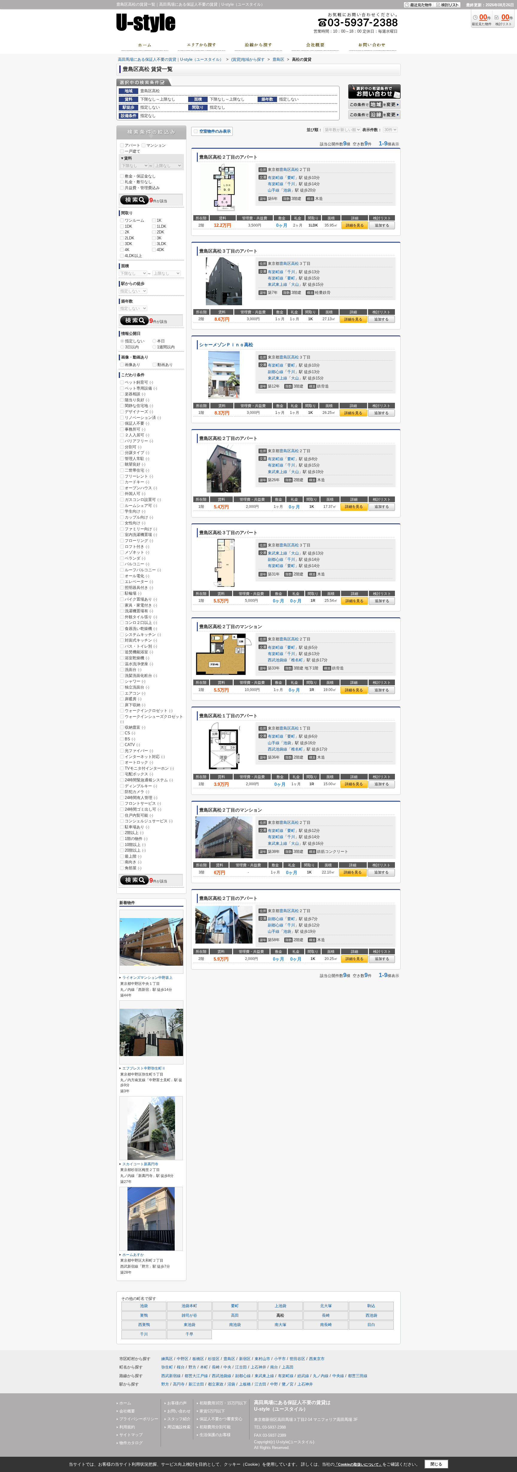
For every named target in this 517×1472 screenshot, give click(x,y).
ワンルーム (134, 220)
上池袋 (280, 1306)
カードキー (137, 482)
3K (159, 238)
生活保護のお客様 (215, 1434)
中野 (274, 1384)
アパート (132, 145)
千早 (189, 1334)
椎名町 (297, 660)
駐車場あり (137, 827)
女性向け (135, 523)
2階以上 (134, 832)
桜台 (181, 1367)
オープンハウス (141, 488)
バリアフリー (139, 441)
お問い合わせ (179, 1411)
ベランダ (135, 558)
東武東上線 (277, 284)
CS (130, 733)
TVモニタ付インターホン (149, 768)
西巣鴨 (144, 1325)
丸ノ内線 (321, 1376)
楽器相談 (135, 394)
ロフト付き (137, 546)
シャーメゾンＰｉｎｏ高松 (226, 344)
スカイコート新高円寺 (140, 1164)
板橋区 (198, 1358)
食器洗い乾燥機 (141, 628)
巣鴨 (144, 1315)
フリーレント (139, 476)
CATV (132, 744)
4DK (160, 249)
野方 (192, 1367)
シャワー (135, 681)
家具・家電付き (141, 605)
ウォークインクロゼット (149, 710)
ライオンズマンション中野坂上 (147, 978)
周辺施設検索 (179, 1427)
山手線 (273, 190)
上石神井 (258, 1367)
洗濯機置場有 (139, 611)
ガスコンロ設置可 (143, 499)
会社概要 (127, 1411)
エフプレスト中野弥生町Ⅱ (143, 1068)
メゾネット (137, 552)
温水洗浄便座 (139, 664)
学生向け (135, 511)
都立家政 (215, 1384)
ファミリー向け (141, 529)
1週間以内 (166, 347)
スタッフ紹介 (179, 1419)
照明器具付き (139, 587)
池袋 (287, 190)
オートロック (139, 762)
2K (127, 232)
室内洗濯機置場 (141, 534)
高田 (235, 1315)
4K (127, 249)
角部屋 (133, 868)
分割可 (133, 447)
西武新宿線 (171, 1376)
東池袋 (189, 1325)
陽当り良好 (137, 400)
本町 (204, 1367)
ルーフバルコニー (143, 570)
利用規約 (127, 1427)
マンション (156, 145)
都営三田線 (357, 1376)
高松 (295, 169)
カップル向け (139, 517)
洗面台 (133, 669)
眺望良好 (135, 464)
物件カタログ (131, 1443)
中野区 (182, 1358)
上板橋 (245, 1384)
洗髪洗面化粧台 (141, 675)
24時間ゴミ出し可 (143, 809)
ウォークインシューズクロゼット (151, 719)
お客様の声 (177, 1403)
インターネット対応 (145, 756)
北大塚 (326, 1306)
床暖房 (133, 699)
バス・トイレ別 (141, 646)
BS (130, 739)
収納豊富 (135, 727)
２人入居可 (137, 435)
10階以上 (135, 844)
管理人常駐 (137, 458)
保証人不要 (137, 423)
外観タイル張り (141, 617)
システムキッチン (143, 634)
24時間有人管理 (141, 797)
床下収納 (135, 705)
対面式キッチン (141, 640)
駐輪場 (133, 593)
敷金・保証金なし (140, 176)
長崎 (326, 1315)
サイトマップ (131, 1434)
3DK (128, 243)
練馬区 (167, 1358)
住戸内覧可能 (139, 815)
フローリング (139, 540)
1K (159, 220)
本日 (161, 341)
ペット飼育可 (139, 382)
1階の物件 (136, 838)
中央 (227, 1367)
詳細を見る (355, 225)
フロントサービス (143, 803)
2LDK (129, 238)
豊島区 (285, 169)
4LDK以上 (133, 255)
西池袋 (371, 1315)
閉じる (436, 1464)
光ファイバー (139, 750)
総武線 (303, 1376)
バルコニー (137, 564)
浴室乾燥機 (137, 658)
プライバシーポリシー (138, 1419)
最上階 (133, 856)
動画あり (165, 364)
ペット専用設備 (141, 388)
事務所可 (135, 429)
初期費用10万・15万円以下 (223, 1403)
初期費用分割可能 (215, 1427)
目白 (371, 1325)
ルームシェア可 (141, 505)
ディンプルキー (141, 786)
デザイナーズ (139, 411)
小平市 (280, 1358)
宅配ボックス (139, 774)
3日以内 (132, 347)
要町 (291, 177)
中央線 (338, 1376)
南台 (274, 1367)
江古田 (241, 1367)
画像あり (132, 364)
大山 (295, 284)
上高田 (288, 1367)
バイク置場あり (141, 599)
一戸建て (132, 151)
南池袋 (235, 1325)
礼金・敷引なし (138, 182)
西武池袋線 (277, 660)
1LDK (161, 226)
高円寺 (179, 1384)
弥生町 (167, 1367)
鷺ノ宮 (288, 1384)
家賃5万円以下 (212, 1411)
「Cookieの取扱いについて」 (358, 1464)
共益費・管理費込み (142, 188)
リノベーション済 (143, 417)
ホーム (125, 1403)
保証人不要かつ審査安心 (221, 1419)
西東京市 (317, 1358)
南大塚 (280, 1325)
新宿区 (245, 1358)
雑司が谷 (189, 1315)
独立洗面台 (137, 687)
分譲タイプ (137, 452)
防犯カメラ (137, 791)
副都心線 (275, 372)
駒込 (371, 1306)
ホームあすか (133, 1255)
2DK (160, 232)
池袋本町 (189, 1306)
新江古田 (196, 1384)
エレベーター (139, 581)
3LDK (161, 243)
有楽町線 (275, 177)
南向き (133, 862)
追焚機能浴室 (139, 652)
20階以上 (135, 850)
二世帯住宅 (137, 470)
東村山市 (262, 1358)
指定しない (135, 341)
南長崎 (326, 1325)
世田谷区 (297, 1358)
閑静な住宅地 (139, 405)
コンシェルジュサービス (149, 821)
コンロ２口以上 (141, 622)
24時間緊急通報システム (149, 780)
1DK (128, 226)
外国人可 (135, 493)
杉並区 (214, 1358)
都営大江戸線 (196, 1376)
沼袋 (231, 1384)
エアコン (135, 693)
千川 (291, 184)
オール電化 (137, 576)
